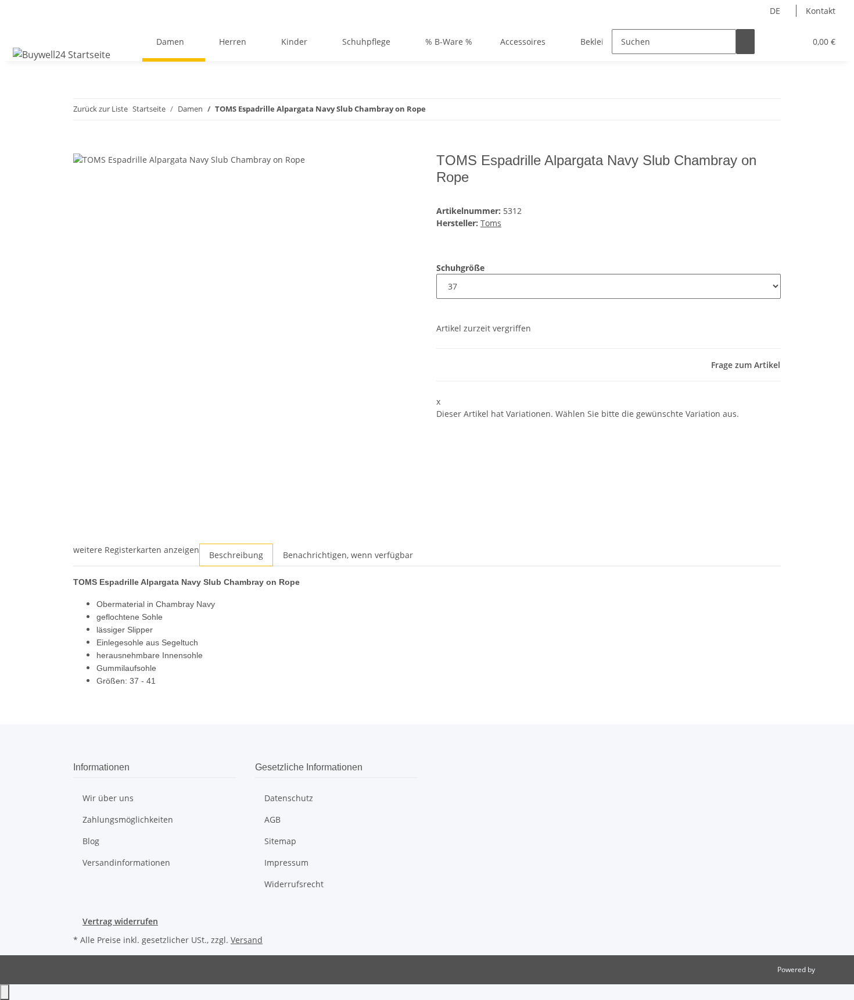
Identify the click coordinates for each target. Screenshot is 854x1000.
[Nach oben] (4, 992)
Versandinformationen (126, 862)
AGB (272, 819)
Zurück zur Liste (100, 108)
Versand (247, 939)
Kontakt (820, 10)
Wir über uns (108, 797)
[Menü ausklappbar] (23, 31)
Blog (90, 841)
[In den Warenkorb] (82, 146)
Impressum (286, 862)
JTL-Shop (831, 969)
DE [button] (776, 10)
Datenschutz (288, 797)
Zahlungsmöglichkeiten (127, 819)
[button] (773, 42)
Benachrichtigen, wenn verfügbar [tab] (348, 554)
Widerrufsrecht (294, 884)
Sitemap (280, 841)
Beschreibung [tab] (236, 554)
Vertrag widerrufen (120, 921)
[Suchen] (745, 41)
